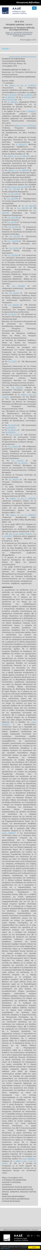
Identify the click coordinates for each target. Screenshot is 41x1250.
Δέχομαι (34, 1247)
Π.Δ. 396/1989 (12, 199)
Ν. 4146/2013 (13, 102)
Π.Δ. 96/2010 (14, 293)
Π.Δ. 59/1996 (12, 222)
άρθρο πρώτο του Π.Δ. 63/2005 (17, 187)
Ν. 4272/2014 (27, 97)
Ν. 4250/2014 (10, 97)
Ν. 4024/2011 (31, 111)
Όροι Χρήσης (25, 1230)
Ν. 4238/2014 (28, 95)
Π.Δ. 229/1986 (14, 189)
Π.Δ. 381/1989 (13, 194)
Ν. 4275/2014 (10, 99)
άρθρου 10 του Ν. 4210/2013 (25, 125)
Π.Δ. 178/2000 (13, 241)
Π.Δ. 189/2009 (18, 286)
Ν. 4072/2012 (21, 144)
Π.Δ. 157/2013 (13, 446)
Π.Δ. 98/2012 (12, 430)
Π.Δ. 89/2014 (14, 479)
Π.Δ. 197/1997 (14, 236)
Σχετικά (35, 1230)
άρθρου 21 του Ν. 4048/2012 (22, 515)
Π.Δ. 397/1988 (13, 217)
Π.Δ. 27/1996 (13, 227)
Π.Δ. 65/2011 (12, 314)
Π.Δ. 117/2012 (14, 435)
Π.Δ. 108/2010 (13, 305)
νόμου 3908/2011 (9, 833)
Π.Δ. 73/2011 (13, 361)
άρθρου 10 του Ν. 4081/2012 (18, 156)
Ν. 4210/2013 (12, 95)
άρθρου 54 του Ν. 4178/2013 (22, 85)
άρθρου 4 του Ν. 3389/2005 (18, 170)
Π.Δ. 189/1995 (22, 208)
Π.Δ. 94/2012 (12, 425)
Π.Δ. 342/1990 (30, 206)
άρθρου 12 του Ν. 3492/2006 (22, 498)
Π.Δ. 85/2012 (17, 387)
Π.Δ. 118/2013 (17, 461)
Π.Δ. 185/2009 (13, 255)
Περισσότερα (6, 1248)
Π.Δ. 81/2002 (14, 248)
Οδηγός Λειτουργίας (11, 1230)
